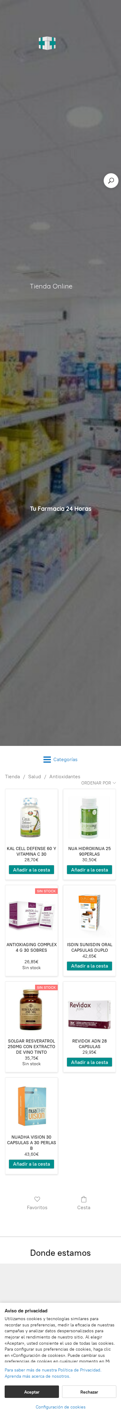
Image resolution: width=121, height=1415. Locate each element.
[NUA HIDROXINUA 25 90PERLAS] (89, 815)
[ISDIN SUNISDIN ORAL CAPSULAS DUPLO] (89, 911)
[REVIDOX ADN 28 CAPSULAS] (89, 1008)
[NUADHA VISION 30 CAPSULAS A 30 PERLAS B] (31, 1104)
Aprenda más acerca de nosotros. (37, 1376)
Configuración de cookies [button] (61, 1407)
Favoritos (37, 1207)
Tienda (12, 776)
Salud (34, 776)
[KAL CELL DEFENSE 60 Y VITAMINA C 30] (31, 815)
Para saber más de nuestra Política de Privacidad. (53, 1370)
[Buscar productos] (111, 180)
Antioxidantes (64, 776)
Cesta (83, 1207)
